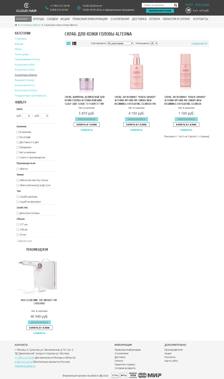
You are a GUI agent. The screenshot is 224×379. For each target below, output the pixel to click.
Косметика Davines (26, 90)
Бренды (38, 18)
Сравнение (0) (199, 43)
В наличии (25, 132)
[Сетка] (68, 44)
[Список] (74, 44)
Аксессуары (22, 54)
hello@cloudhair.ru (25, 366)
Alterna (23, 168)
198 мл (23, 229)
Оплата (154, 18)
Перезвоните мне (160, 10)
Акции (65, 18)
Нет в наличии (28, 152)
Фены (18, 48)
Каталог (22, 18)
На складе (25, 137)
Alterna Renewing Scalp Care (35, 185)
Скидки (52, 18)
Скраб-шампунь (28, 196)
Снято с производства (32, 157)
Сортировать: (99, 43)
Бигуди (19, 43)
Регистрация (202, 4)
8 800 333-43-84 (59, 9)
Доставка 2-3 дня (29, 142)
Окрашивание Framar (27, 59)
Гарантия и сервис (176, 18)
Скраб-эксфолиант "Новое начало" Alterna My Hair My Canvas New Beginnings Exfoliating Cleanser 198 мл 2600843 (135, 102)
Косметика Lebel (25, 64)
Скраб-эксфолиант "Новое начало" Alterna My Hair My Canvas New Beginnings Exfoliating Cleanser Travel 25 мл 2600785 (185, 102)
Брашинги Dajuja (24, 79)
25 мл (23, 234)
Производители (173, 349)
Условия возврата (125, 368)
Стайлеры (21, 38)
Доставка (139, 18)
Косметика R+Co (25, 85)
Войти (189, 4)
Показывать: (143, 43)
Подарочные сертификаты (31, 95)
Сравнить (39, 333)
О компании (120, 18)
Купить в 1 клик (39, 327)
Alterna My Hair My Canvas (34, 180)
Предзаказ (25, 147)
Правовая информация (89, 18)
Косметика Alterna (30, 25)
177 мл (23, 224)
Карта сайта (171, 360)
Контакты (200, 18)
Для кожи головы (30, 213)
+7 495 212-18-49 (60, 5)
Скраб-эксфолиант (30, 201)
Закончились (39, 322)
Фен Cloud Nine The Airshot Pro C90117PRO (39, 301)
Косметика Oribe (25, 69)
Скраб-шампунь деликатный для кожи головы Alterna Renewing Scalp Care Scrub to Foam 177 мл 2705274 (84, 102)
